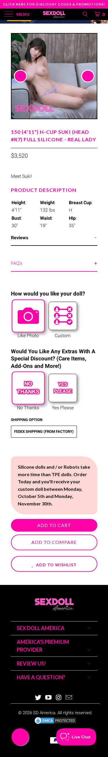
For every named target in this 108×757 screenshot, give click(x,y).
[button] (54, 564)
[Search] (85, 14)
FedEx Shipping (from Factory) (44, 431)
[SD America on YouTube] (48, 698)
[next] (87, 76)
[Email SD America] (69, 698)
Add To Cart (54, 525)
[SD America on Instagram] (59, 698)
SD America (44, 712)
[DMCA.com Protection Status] (55, 723)
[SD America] (54, 14)
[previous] (20, 76)
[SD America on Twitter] (38, 698)
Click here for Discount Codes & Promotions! (54, 4)
